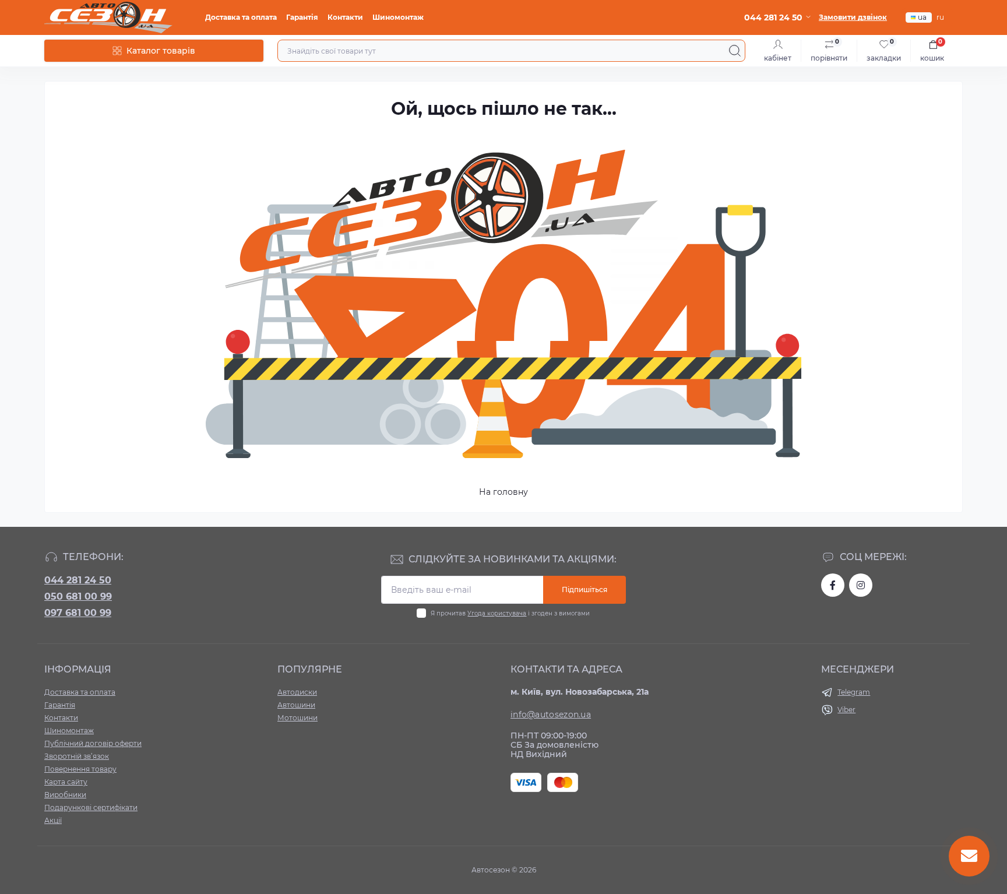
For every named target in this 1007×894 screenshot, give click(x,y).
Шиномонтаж (398, 17)
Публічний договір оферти (93, 743)
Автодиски (297, 692)
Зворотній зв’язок (76, 756)
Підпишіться (584, 589)
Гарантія (302, 17)
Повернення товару (80, 769)
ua (922, 17)
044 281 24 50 (77, 580)
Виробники (65, 794)
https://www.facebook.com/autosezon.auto (832, 585)
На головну (503, 492)
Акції (53, 820)
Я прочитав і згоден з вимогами (510, 613)
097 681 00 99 (77, 612)
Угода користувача (496, 613)
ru (940, 17)
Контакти (345, 17)
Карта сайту (65, 781)
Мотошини (297, 717)
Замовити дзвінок (853, 17)
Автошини (296, 705)
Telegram (853, 692)
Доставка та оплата (241, 17)
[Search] (734, 51)
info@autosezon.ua (550, 714)
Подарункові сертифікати (91, 807)
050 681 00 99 (78, 596)
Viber (846, 709)
